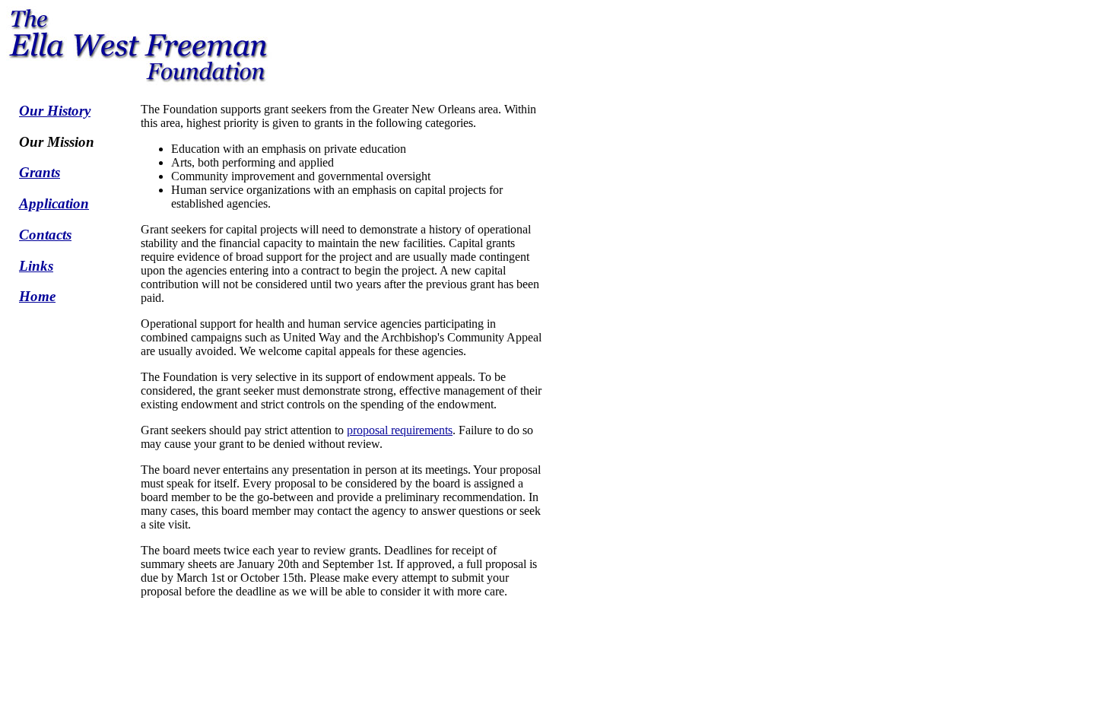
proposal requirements (400, 430)
